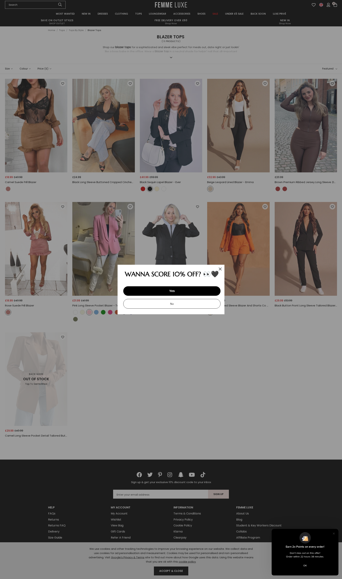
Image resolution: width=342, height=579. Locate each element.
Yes (172, 291)
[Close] (220, 269)
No (172, 304)
